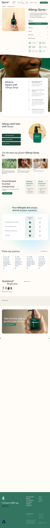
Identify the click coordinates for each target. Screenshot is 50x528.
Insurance (31, 2)
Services (19, 2)
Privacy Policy (41, 515)
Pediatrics (28, 504)
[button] (36, 2)
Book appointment (38, 23)
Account (40, 496)
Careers (40, 501)
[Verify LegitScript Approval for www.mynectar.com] (4, 521)
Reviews (40, 498)
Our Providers (23, 3)
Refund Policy (41, 516)
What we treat (30, 497)
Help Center (41, 499)
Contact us (10, 291)
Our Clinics (27, 3)
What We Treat (14, 3)
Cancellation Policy (41, 518)
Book (44, 2)
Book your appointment (10, 324)
